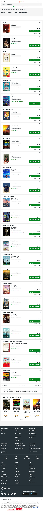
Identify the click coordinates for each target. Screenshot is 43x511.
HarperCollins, (13, 286)
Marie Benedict (14, 343)
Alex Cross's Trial (6, 138)
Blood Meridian (6, 124)
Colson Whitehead (15, 372)
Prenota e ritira (17, 431)
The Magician (5, 327)
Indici (16, 439)
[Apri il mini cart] (41, 2)
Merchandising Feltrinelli (33, 477)
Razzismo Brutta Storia (33, 451)
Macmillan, (13, 170)
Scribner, (12, 228)
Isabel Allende (14, 198)
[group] (21, 7)
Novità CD (16, 465)
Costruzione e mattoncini (5, 477)
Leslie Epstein (14, 183)
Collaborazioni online (32, 436)
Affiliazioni (31, 431)
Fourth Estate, (13, 315)
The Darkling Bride (6, 269)
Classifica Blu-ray (32, 468)
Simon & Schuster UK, (14, 83)
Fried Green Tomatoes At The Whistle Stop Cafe (26, 412)
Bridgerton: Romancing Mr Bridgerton (11, 298)
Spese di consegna (4, 452)
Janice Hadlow (14, 38)
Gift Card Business (32, 433)
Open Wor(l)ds (17, 482)
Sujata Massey (14, 111)
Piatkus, (12, 301)
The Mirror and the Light (8, 312)
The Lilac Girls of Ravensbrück (9, 240)
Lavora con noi (3, 433)
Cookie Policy (35, 507)
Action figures (3, 483)
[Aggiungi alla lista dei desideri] (40, 22)
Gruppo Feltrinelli (32, 445)
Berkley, (12, 344)
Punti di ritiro (17, 437)
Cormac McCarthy (15, 125)
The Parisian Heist (6, 211)
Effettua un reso (3, 448)
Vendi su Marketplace (32, 434)
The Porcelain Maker (7, 80)
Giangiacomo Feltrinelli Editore (34, 446)
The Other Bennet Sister (8, 36)
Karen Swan (14, 169)
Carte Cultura (17, 434)
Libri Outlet (2, 465)
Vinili (16, 468)
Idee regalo (31, 476)
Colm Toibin (14, 328)
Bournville (5, 356)
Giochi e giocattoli (4, 476)
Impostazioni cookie (11, 509)
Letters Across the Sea (7, 254)
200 (24, 385)
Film (30, 464)
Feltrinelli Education (32, 449)
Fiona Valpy (14, 96)
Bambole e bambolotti (4, 482)
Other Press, (13, 185)
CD (15, 464)
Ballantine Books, (13, 199)
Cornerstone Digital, (14, 141)
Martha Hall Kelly (15, 241)
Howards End (6, 411)
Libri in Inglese (3, 467)
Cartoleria (16, 476)
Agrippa (4, 22)
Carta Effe (16, 430)
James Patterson (15, 140)
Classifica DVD (31, 467)
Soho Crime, (13, 112)
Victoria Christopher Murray (22, 343)
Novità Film (31, 465)
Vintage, (12, 127)
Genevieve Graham (15, 256)
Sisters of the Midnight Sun (8, 95)
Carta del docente (18, 436)
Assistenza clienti (4, 449)
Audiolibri (2, 471)
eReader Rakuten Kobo (33, 482)
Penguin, (12, 25)
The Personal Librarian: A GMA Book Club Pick (12, 341)
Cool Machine (16, 411)
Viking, (12, 359)
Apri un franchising (32, 430)
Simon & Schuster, (14, 257)
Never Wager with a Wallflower (9, 66)
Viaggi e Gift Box (32, 479)
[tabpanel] (6, 408)
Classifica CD (17, 467)
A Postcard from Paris (7, 283)
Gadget (30, 480)
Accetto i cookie (19, 509)
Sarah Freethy (14, 82)
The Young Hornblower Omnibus (9, 153)
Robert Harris (14, 24)
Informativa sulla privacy (19, 448)
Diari (16, 477)
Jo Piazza (13, 212)
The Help (4, 51)
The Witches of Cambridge (8, 225)
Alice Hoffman (14, 227)
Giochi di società (4, 480)
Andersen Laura (14, 270)
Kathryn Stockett (15, 53)
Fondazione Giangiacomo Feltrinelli (35, 448)
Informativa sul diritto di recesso (20, 446)
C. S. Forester (14, 154)
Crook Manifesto (6, 370)
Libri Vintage (3, 468)
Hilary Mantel (14, 314)
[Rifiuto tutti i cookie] (41, 499)
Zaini (16, 479)
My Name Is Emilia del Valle (8, 196)
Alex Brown (14, 285)
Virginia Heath (14, 67)
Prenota (35, 103)
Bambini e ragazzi (32, 471)
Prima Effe (30, 437)
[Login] (5, 2)
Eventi (2, 431)
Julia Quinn (14, 299)
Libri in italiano (3, 464)
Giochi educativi (4, 479)
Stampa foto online (18, 440)
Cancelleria (17, 480)
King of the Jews (6, 182)
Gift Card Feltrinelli (18, 433)
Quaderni (16, 483)
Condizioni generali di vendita (20, 445)
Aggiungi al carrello (35, 30)
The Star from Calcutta (8, 109)
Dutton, (12, 214)
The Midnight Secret (7, 167)
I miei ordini (3, 446)
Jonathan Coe (14, 357)
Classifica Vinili (17, 471)
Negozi (2, 430)
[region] (21, 504)
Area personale (3, 445)
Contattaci (3, 451)
